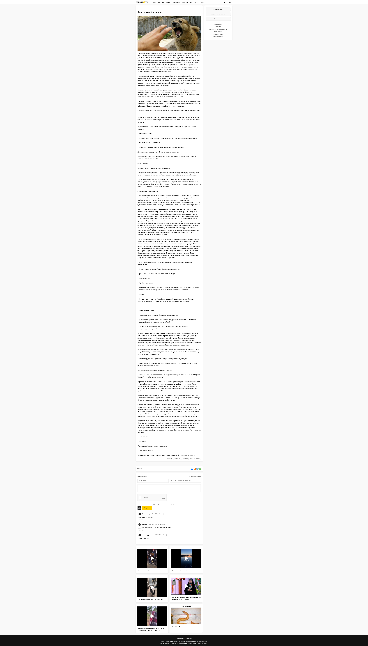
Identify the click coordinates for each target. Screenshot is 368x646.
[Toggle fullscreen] (163, 564)
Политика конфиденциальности (218, 29)
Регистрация (218, 24)
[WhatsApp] (200, 469)
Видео (154, 2)
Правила (218, 26)
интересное (177, 458)
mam (147, 8)
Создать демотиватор (218, 14)
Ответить (140, 519)
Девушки (161, 2)
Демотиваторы (187, 2)
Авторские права (218, 34)
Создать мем (218, 19)
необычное (185, 458)
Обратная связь (165, 643)
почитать (169, 458)
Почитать (152, 8)
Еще (201, 2)
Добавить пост (218, 9)
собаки (198, 458)
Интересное (176, 2)
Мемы (168, 2)
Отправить (147, 508)
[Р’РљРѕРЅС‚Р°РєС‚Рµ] (192, 469)
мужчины (192, 458)
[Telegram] (197, 469)
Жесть (196, 2)
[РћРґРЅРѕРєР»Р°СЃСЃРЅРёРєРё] (195, 469)
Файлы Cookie (218, 31)
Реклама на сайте (218, 36)
